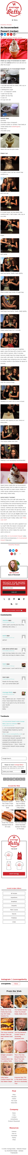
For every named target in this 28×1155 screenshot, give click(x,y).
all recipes (14, 893)
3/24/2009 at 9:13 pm (8, 679)
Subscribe (14, 1102)
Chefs (14, 922)
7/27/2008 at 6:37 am (8, 637)
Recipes (9, 24)
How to (14, 1133)
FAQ (14, 1115)
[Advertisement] (13, 950)
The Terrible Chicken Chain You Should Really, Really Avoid (21, 1012)
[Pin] (11, 34)
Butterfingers (16, 126)
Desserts (3, 24)
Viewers (14, 1131)
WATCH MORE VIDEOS (13, 610)
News (14, 1113)
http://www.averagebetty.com (12, 734)
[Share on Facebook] (2, 34)
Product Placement (14, 1121)
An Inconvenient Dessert (14, 536)
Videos (14, 1098)
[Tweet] (5, 34)
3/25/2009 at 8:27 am (8, 694)
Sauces (14, 913)
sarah (4, 635)
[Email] (14, 34)
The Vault (14, 1100)
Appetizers (14, 897)
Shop (14, 1139)
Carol (4, 664)
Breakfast (14, 901)
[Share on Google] (8, 34)
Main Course (14, 909)
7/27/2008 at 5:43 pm (8, 666)
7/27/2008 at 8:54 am (8, 650)
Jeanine (5, 620)
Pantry (14, 1137)
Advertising (14, 1119)
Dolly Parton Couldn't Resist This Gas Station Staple (7, 1079)
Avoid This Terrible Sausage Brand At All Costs (7, 824)
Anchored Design (12, 1150)
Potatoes (14, 918)
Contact (14, 1117)
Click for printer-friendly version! (12, 37)
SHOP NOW (13, 873)
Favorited (14, 1135)
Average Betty (14, 9)
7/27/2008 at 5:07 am (8, 622)
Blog (14, 1094)
